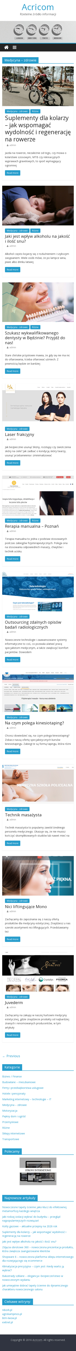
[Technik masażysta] (38, 766)
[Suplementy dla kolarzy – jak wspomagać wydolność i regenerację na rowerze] (38, 69)
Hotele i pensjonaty (13, 1093)
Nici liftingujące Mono (26, 906)
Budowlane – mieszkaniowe (19, 1082)
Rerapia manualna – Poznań (32, 526)
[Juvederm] (38, 954)
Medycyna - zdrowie (17, 111)
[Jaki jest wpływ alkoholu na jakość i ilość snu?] (38, 188)
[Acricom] (6, 47)
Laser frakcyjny (19, 434)
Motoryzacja (9, 1110)
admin (12, 145)
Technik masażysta (23, 814)
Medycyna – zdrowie (14, 1105)
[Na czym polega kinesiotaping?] (38, 675)
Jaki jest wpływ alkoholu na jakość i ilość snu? (37, 238)
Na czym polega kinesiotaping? (34, 723)
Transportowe (10, 1139)
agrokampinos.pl (12, 1314)
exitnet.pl (7, 1322)
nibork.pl (7, 1310)
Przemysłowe (10, 1122)
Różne (35, 111)
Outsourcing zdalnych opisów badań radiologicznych (33, 624)
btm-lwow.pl (9, 1318)
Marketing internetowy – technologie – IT (26, 1099)
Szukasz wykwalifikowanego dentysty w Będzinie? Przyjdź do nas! (35, 337)
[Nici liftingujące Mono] (38, 858)
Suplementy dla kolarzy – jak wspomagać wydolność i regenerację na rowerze (38, 128)
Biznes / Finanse (12, 1076)
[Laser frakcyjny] (38, 386)
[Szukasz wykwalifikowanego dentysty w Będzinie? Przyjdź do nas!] (38, 285)
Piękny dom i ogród (13, 1116)
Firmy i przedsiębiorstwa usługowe (23, 1088)
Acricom (38, 7)
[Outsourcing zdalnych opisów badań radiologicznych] (38, 574)
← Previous (11, 1056)
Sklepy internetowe (13, 1133)
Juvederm (14, 1002)
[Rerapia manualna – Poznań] (38, 478)
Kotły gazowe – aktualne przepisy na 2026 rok (29, 1226)
